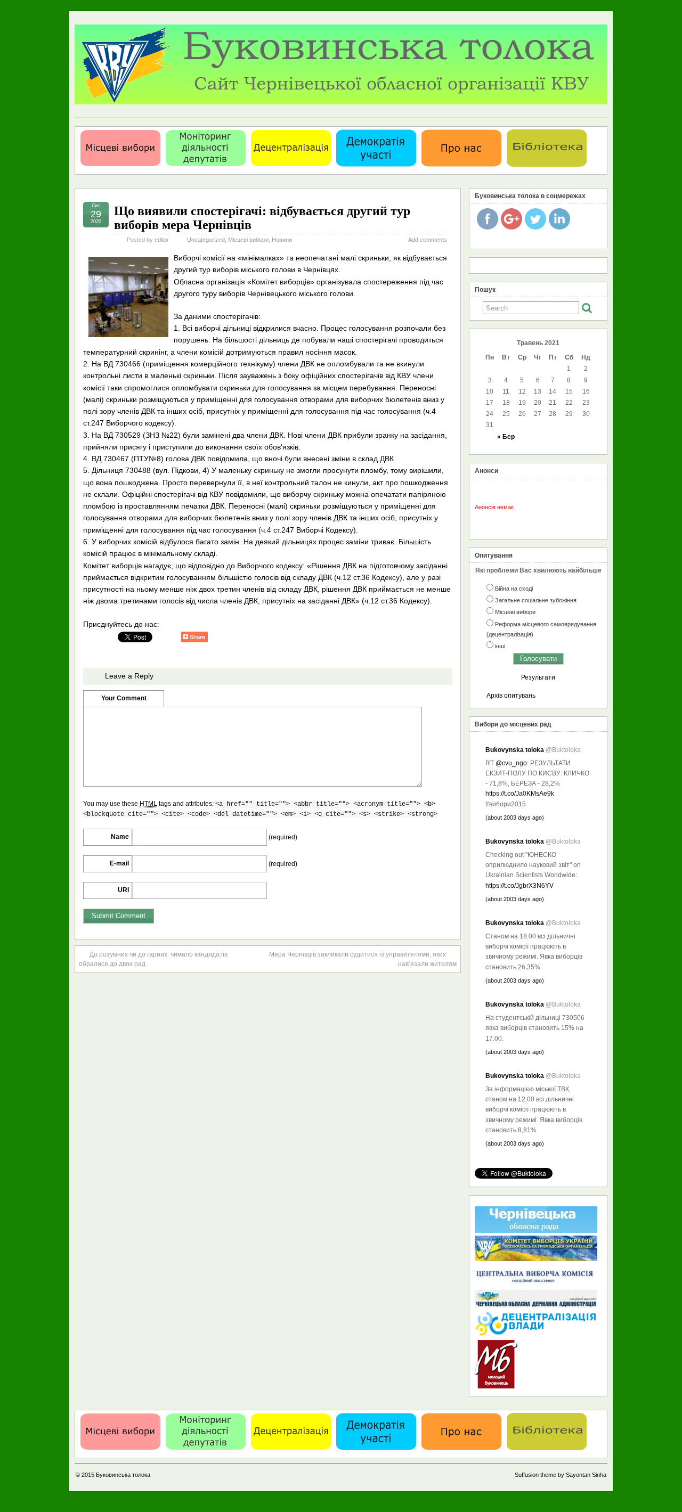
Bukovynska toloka (514, 750)
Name (120, 836)
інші (500, 646)
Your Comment (124, 698)
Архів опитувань (510, 695)
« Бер (506, 436)
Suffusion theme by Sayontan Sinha (560, 1475)
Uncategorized (206, 239)
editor (162, 239)
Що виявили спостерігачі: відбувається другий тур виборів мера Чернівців (262, 217)
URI (123, 890)
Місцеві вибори (248, 239)
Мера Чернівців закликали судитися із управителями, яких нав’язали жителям (363, 959)
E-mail (119, 863)
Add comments (427, 239)
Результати (538, 677)
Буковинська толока (123, 1475)
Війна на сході (514, 588)
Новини (282, 239)
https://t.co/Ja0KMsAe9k (519, 793)
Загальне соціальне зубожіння (536, 600)
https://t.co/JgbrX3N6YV (519, 885)
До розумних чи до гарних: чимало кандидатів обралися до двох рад (153, 959)
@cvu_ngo (511, 763)
